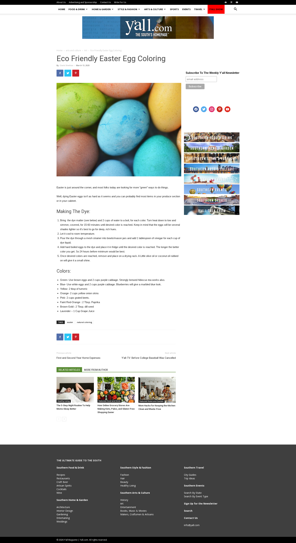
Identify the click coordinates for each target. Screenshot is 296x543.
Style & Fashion (127, 9)
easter (70, 322)
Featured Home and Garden (151, 401)
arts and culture (73, 50)
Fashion (124, 474)
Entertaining (63, 518)
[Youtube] (236, 2)
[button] (235, 9)
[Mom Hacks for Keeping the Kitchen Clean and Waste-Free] (157, 390)
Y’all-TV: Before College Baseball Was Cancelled (149, 357)
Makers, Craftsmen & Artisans (137, 514)
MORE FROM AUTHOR (96, 370)
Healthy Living (64, 401)
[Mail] (225, 2)
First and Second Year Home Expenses (78, 357)
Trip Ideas (189, 478)
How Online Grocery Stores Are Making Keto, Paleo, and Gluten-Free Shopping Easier (116, 409)
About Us (61, 2)
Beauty (124, 482)
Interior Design (65, 510)
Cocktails (61, 489)
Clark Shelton (66, 65)
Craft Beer (62, 482)
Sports (174, 9)
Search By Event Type (196, 496)
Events (186, 9)
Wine (59, 492)
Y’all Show (216, 9)
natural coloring (84, 322)
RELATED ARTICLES (69, 370)
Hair (122, 478)
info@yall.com (192, 525)
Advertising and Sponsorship (83, 2)
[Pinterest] (231, 2)
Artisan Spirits (64, 485)
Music (132, 510)
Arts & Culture (153, 9)
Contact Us (105, 2)
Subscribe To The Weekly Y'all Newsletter (212, 72)
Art (85, 50)
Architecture (63, 507)
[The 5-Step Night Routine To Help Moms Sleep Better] (75, 390)
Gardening (62, 514)
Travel (198, 9)
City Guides (190, 474)
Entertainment (128, 507)
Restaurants (63, 478)
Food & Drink (77, 9)
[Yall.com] (148, 27)
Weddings (62, 521)
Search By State (193, 492)
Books (123, 510)
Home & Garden (101, 9)
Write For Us (120, 2)
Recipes (61, 474)
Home (61, 9)
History (124, 500)
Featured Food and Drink (109, 401)
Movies (143, 510)
